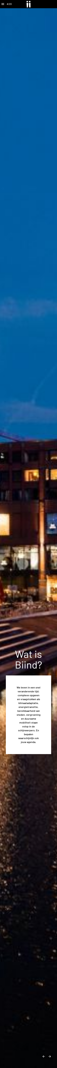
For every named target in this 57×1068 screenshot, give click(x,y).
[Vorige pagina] (43, 1056)
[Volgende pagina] (50, 1056)
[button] (28, 4)
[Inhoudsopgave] (3, 4)
